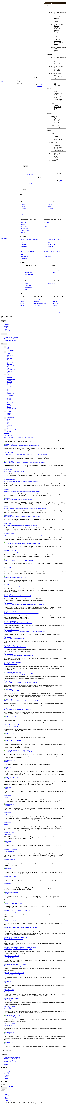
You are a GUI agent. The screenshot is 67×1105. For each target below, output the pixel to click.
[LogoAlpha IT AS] (9, 1007)
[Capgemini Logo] (9, 533)
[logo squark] (7, 637)
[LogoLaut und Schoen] (10, 1024)
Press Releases (57, 154)
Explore (56, 118)
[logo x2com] (7, 594)
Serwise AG (7, 1034)
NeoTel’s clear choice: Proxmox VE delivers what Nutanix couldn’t (21, 560)
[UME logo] (7, 506)
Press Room (7, 1075)
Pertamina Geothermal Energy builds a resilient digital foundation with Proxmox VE (25, 462)
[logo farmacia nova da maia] (11, 630)
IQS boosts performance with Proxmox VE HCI (16, 577)
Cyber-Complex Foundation (11, 741)
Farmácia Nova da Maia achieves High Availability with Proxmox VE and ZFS (24, 631)
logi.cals (6, 797)
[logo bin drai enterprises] (11, 611)
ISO (55, 60)
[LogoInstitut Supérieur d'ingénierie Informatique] (17, 910)
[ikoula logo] (7, 567)
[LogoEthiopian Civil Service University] (15, 902)
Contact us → (54, 160)
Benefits (56, 50)
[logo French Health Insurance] (12, 662)
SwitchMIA (7, 991)
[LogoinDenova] (8, 981)
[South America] (5, 418)
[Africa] (5, 347)
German (39, 86)
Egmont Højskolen (9, 778)
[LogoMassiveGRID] (10, 832)
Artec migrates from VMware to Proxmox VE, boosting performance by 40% (24, 516)
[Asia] (5, 352)
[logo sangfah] (8, 469)
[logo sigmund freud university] (12, 672)
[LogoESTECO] (8, 767)
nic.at (5, 814)
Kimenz (6, 788)
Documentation (58, 62)
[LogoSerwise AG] (9, 1032)
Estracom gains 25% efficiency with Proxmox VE (17, 586)
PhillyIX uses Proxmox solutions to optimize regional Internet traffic (21, 700)
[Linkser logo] (8, 489)
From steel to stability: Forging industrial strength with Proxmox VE (21, 552)
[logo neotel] (7, 559)
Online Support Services (58, 97)
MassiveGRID (7, 834)
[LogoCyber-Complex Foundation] (13, 740)
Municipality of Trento (10, 920)
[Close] (51, 3)
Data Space (7, 734)
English (39, 84)
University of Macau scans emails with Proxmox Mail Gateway (20, 751)
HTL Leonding (8, 717)
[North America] (5, 411)
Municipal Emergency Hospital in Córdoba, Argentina (18, 949)
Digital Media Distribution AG (12, 974)
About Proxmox (8, 1092)
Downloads (50, 54)
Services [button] (22, 262)
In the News (57, 157)
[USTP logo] (7, 523)
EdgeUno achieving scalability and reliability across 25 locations (20, 682)
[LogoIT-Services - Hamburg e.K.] (13, 1015)
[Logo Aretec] (8, 515)
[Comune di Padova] (9, 479)
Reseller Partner (58, 119)
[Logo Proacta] (8, 435)
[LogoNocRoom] (8, 883)
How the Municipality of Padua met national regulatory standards (21, 481)
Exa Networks (7, 861)
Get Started (57, 16)
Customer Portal (58, 99)
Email (3, 1084)
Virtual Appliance (58, 42)
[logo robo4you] (8, 708)
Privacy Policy (7, 1100)
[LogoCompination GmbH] (11, 956)
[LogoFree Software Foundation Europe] (15, 964)
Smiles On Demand (9, 878)
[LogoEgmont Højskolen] (11, 777)
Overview (56, 14)
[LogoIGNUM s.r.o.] (9, 760)
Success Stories (58, 121)
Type (2, 321)
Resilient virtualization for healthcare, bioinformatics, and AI (19, 437)
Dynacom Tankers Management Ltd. (13, 939)
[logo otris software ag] (10, 621)
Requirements (57, 18)
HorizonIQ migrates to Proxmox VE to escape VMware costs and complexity (24, 604)
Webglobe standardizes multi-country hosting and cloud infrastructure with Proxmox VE (26, 454)
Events (55, 138)
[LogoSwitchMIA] (9, 990)
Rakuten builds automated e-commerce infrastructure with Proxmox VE (22, 445)
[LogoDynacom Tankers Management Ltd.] (15, 937)
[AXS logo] (7, 498)
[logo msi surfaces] (9, 645)
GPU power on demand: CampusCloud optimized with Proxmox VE (22, 525)
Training (56, 105)
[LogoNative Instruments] (11, 849)
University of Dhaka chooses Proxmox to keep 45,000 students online (22, 543)
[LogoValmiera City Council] (12, 998)
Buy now (25, 189)
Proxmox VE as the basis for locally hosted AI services (18, 623)
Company (56, 135)
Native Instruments (9, 851)
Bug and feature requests (58, 147)
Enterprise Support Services (30, 268)
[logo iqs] (6, 576)
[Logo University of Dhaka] (11, 542)
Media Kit (56, 156)
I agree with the (9, 1086)
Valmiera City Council (9, 1000)
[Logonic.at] (7, 812)
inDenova (6, 983)
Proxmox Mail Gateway (57, 73)
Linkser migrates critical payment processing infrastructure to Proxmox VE (23, 491)
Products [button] (22, 199)
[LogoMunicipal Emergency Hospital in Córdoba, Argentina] (20, 947)
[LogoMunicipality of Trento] (12, 919)
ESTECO (6, 768)
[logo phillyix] (8, 699)
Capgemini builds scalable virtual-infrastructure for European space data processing (25, 535)
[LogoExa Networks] (9, 859)
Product (3, 334)
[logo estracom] (8, 584)
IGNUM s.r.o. (7, 761)
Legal (5, 1097)
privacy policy (12, 1086)
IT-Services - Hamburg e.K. (11, 1017)
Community (57, 144)
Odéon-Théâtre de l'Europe (11, 726)
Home (49, 6)
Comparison (57, 19)
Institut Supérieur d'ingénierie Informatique (15, 912)
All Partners (57, 122)
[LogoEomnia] (8, 822)
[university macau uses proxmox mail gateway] (16, 750)
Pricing (56, 21)
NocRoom (6, 885)
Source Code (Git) (58, 150)
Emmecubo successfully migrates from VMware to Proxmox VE (20, 655)
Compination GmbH (9, 957)
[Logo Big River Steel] (10, 550)
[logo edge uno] (8, 681)
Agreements (57, 63)
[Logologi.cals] (8, 795)
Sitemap (6, 1098)
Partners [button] (22, 278)
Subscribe (3, 1088)
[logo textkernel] (8, 689)
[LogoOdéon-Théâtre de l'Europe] (13, 725)
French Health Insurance (10, 664)
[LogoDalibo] (8, 868)
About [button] (21, 293)
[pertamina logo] (8, 461)
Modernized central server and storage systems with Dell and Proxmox (22, 674)
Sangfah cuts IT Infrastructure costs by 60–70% (16, 471)
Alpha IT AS (7, 1008)
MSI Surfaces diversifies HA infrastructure (15, 647)
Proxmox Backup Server (57, 66)
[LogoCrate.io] (8, 841)
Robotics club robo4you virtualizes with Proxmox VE (18, 709)
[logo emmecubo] (8, 654)
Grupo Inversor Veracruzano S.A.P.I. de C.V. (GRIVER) (18, 929)
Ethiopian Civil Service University (13, 903)
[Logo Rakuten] (8, 444)
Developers (57, 145)
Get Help (26, 166)
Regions (3, 343)
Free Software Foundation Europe (12, 966)
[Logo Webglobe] (9, 452)
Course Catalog (58, 107)
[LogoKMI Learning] (10, 1042)
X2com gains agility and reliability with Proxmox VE (17, 596)
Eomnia (6, 824)
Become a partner (58, 127)
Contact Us (30, 183)
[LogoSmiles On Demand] (11, 876)
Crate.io (6, 842)
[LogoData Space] (9, 733)
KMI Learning (7, 1043)
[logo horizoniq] (8, 603)
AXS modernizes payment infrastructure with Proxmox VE (19, 499)
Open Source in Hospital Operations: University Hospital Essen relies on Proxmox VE (26, 508)
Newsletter (56, 159)
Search (19, 81)
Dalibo (5, 869)
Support (29, 179)
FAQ (55, 110)
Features (56, 15)
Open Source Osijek (9, 893)
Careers (56, 136)
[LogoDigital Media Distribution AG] (14, 973)
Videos (56, 108)
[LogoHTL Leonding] (10, 716)
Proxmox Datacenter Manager (58, 81)
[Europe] (5, 374)
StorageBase (7, 805)
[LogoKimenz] (8, 787)
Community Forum (59, 100)
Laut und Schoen (8, 1025)
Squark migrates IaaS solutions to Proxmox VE (16, 638)
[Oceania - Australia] (5, 430)
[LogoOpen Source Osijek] (11, 892)
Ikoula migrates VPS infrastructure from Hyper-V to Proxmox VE (21, 569)
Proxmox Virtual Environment (58, 57)
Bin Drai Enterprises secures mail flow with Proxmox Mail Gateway (21, 613)
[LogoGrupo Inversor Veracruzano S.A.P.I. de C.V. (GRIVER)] (20, 927)
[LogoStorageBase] (9, 804)
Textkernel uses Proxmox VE (11, 691)
